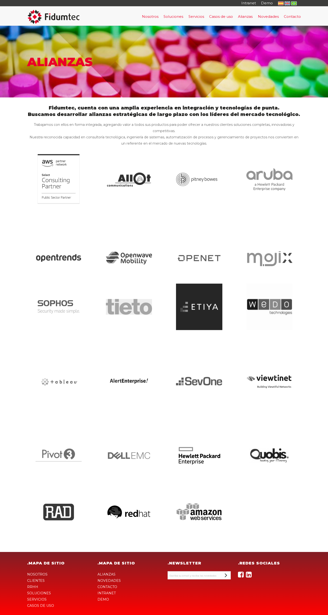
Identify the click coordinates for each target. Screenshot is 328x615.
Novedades (268, 16)
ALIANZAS (106, 574)
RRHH (32, 587)
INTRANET (106, 593)
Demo (267, 3)
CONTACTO (107, 587)
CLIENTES (36, 580)
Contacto (292, 16)
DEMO (103, 599)
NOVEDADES (109, 580)
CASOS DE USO (40, 605)
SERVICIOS (37, 599)
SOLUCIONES (39, 593)
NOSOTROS (37, 574)
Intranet (248, 3)
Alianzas (245, 16)
